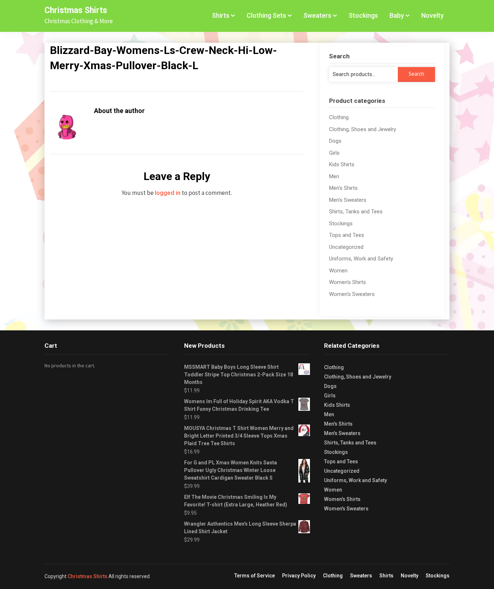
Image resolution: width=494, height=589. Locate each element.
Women (338, 270)
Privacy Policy (299, 575)
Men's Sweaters (347, 200)
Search (416, 73)
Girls (334, 153)
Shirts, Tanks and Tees (356, 211)
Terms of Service (254, 575)
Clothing (339, 117)
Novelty (432, 15)
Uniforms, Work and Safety (361, 258)
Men (334, 176)
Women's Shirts (347, 282)
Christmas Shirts (75, 10)
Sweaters (317, 15)
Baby (396, 15)
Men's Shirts (343, 188)
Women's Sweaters (352, 294)
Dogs (335, 141)
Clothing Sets (266, 15)
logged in (167, 192)
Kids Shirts (341, 164)
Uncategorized (346, 247)
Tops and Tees (346, 235)
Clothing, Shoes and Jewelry (362, 129)
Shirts (220, 15)
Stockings (363, 15)
